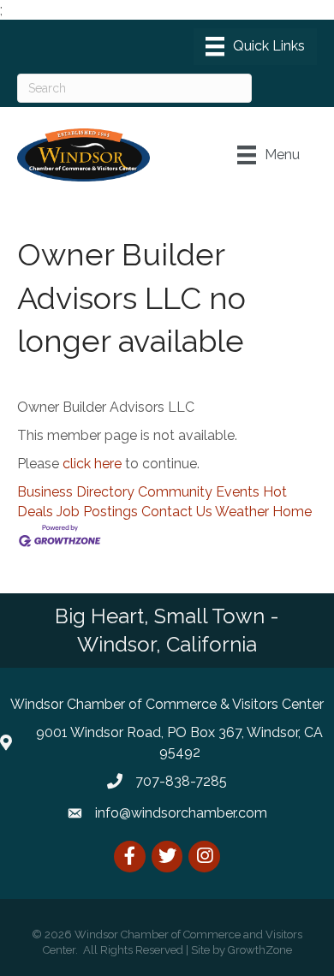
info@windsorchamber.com (181, 813)
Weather (242, 511)
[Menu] (255, 46)
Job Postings (97, 511)
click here (92, 463)
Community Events (198, 492)
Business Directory (75, 492)
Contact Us (176, 511)
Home (292, 511)
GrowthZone (260, 949)
